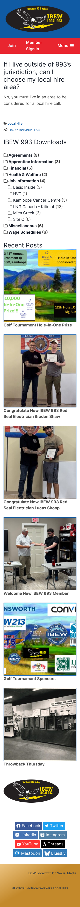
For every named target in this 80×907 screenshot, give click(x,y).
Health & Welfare (24, 174)
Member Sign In (34, 45)
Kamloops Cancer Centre (36, 200)
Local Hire (15, 123)
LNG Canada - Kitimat (33, 206)
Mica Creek (23, 213)
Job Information (23, 180)
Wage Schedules (24, 232)
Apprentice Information (31, 161)
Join (12, 45)
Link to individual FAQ (24, 130)
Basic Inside (24, 187)
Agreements (20, 155)
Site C (18, 219)
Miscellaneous (22, 225)
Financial (17, 168)
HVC (17, 193)
